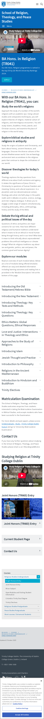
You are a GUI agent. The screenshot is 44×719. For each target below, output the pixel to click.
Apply (6, 80)
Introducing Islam (12, 351)
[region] (22, 698)
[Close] (41, 680)
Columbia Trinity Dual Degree (16, 598)
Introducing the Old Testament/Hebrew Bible (16, 288)
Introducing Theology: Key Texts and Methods (17, 304)
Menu (9, 26)
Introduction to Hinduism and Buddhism (19, 381)
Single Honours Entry (9, 92)
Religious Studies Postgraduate (16, 606)
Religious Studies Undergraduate (22, 90)
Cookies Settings (22, 708)
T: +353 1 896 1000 (9, 665)
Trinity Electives (11, 390)
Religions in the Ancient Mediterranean (15, 372)
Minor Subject (11, 588)
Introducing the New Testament (20, 296)
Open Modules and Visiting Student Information (18, 593)
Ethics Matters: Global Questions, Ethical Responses (19, 323)
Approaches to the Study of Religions (18, 343)
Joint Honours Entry (13, 585)
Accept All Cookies (22, 715)
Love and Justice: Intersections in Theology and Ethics (20, 333)
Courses (4, 90)
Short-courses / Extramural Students (18, 614)
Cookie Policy (17, 704)
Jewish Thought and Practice (19, 357)
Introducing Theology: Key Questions (17, 313)
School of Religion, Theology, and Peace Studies (16, 17)
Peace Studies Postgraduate (15, 610)
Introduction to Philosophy (18, 364)
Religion (5, 632)
